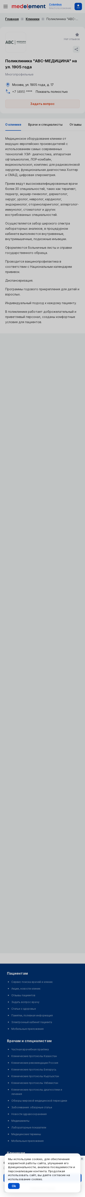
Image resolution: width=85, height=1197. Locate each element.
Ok (14, 1186)
